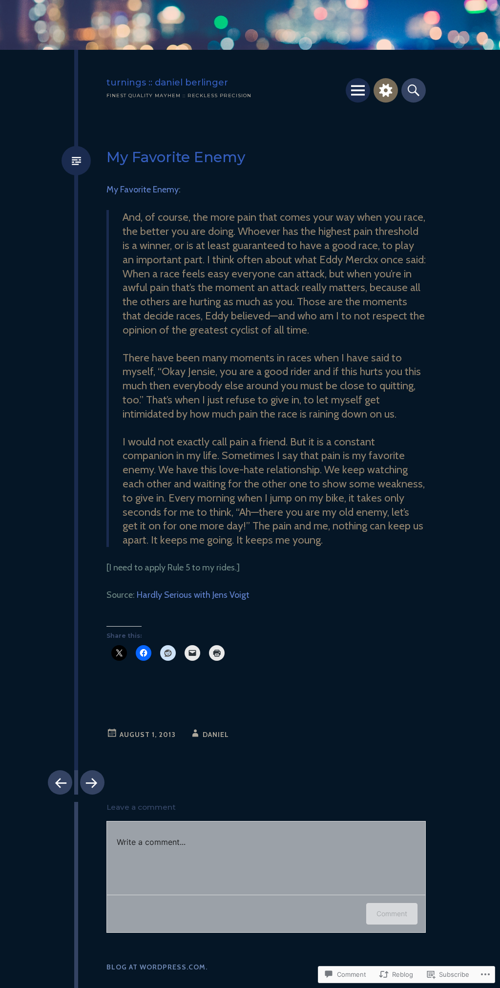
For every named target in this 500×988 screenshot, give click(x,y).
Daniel (216, 734)
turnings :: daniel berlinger (167, 82)
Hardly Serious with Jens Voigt (193, 594)
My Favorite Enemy (142, 189)
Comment (391, 913)
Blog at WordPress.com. (157, 967)
